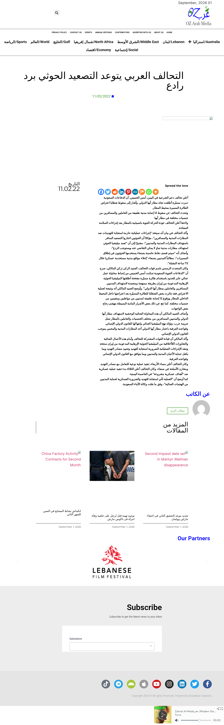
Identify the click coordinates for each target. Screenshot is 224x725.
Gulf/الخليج (61, 42)
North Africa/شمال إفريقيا (93, 42)
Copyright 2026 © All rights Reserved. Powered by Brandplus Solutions (172, 695)
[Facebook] (101, 192)
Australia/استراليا (206, 42)
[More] (156, 192)
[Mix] (142, 192)
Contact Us (76, 32)
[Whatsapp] (149, 192)
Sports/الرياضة (15, 42)
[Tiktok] (106, 684)
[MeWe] (135, 192)
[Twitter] (108, 192)
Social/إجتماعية (126, 50)
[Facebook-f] (207, 684)
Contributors (122, 32)
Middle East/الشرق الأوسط (138, 42)
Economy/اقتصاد (98, 50)
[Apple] (143, 684)
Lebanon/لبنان (173, 42)
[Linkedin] (121, 192)
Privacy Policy (59, 32)
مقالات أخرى (177, 410)
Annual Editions (103, 32)
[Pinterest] (128, 192)
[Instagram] (169, 684)
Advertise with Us (142, 32)
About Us (158, 32)
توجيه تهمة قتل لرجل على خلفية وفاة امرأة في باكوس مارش (113, 517)
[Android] (131, 684)
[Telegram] (118, 684)
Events (88, 32)
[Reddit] (115, 192)
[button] (57, 13)
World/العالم (40, 42)
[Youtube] (156, 684)
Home (169, 32)
